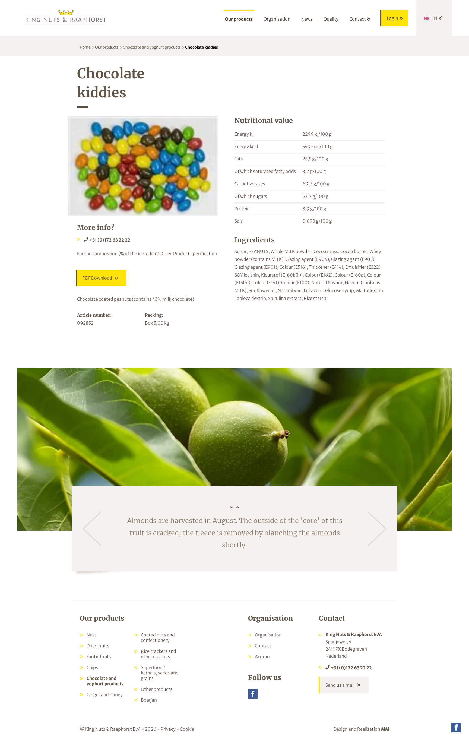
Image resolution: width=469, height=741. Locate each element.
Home (85, 47)
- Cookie (185, 729)
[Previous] (92, 529)
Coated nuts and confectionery (158, 637)
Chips (92, 667)
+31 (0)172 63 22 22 (109, 240)
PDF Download (97, 278)
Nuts (92, 635)
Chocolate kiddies (201, 47)
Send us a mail (339, 685)
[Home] (66, 16)
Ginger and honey (105, 694)
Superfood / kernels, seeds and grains (160, 673)
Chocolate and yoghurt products (152, 47)
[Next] (376, 529)
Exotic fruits (99, 656)
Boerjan (149, 700)
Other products (156, 689)
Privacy (168, 729)
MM (385, 729)
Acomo (262, 656)
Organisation (268, 635)
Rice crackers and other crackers (158, 653)
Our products (107, 47)
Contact (263, 645)
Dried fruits (98, 645)
